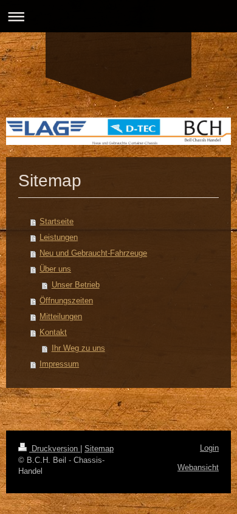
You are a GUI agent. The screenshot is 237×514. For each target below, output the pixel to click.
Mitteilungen (61, 316)
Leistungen (59, 237)
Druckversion (54, 448)
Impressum (59, 363)
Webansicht (198, 467)
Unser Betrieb (76, 284)
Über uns (55, 268)
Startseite (57, 221)
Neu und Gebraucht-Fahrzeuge (93, 253)
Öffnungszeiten (66, 300)
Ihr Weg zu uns (78, 348)
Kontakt (53, 332)
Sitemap (99, 448)
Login (209, 447)
